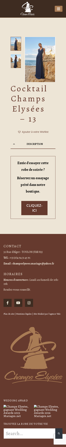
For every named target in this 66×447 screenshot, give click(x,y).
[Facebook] (8, 303)
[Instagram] (29, 303)
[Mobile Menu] (58, 9)
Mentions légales (24, 313)
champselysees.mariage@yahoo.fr (33, 263)
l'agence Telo (54, 313)
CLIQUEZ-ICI (34, 208)
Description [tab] (35, 144)
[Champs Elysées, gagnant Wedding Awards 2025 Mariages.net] (18, 411)
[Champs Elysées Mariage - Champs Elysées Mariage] (27, 9)
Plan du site (9, 313)
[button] (29, 59)
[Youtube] (18, 303)
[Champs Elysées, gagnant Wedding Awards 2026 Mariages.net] (48, 411)
